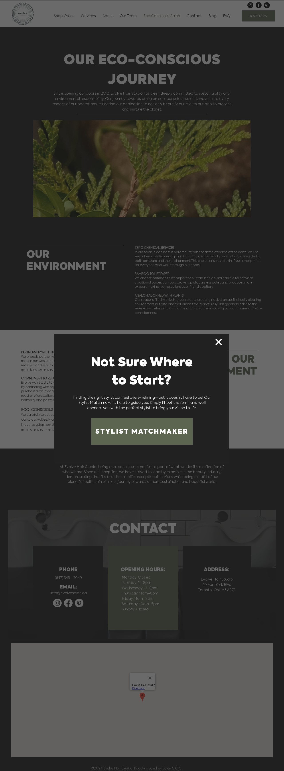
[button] (218, 342)
